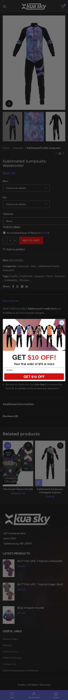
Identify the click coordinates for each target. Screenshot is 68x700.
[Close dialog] (61, 322)
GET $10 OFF (33, 376)
